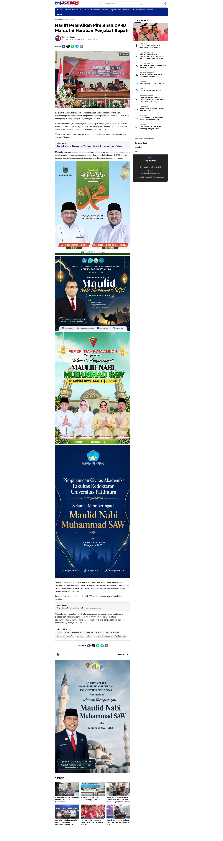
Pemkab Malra (120, 636)
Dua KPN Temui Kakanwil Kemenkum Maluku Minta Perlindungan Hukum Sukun (118, 800)
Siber (137, 151)
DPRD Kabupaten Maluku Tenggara (95, 632)
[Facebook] (63, 46)
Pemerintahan (139, 10)
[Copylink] (81, 46)
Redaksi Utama (68, 37)
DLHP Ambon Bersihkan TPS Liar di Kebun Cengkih (151, 76)
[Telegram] (77, 46)
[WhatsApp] (72, 46)
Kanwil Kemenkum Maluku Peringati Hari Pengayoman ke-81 (118, 822)
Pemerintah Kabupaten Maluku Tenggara (103, 636)
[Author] (58, 38)
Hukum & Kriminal (71, 10)
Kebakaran (127, 10)
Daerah (150, 10)
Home (59, 10)
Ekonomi (105, 10)
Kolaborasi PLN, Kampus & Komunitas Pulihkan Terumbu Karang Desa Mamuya (152, 99)
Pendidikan (84, 10)
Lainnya (60, 14)
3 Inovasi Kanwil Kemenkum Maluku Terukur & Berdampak (67, 800)
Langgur (80, 636)
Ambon (59, 632)
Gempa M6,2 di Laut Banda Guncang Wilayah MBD (150, 128)
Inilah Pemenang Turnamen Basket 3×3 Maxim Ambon (151, 119)
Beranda (58, 19)
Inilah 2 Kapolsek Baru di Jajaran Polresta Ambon (149, 46)
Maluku (88, 636)
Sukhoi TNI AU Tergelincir (150, 90)
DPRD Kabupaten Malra (74, 632)
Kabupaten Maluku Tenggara (65, 636)
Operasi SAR (116, 10)
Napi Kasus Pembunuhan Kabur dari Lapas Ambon (79, 608)
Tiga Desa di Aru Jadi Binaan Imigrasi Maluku (90, 799)
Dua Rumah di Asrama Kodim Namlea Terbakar (151, 110)
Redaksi (138, 147)
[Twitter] (68, 46)
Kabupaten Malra (112, 632)
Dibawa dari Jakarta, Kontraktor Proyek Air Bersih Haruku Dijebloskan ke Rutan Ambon (151, 57)
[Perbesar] (92, 106)
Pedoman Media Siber (144, 139)
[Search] (141, 4)
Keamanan (95, 10)
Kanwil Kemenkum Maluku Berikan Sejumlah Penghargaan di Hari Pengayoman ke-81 (66, 823)
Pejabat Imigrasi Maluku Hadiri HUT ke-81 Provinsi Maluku (92, 822)
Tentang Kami (141, 143)
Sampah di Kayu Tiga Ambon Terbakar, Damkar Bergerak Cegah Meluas (89, 146)
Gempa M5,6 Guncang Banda (151, 83)
